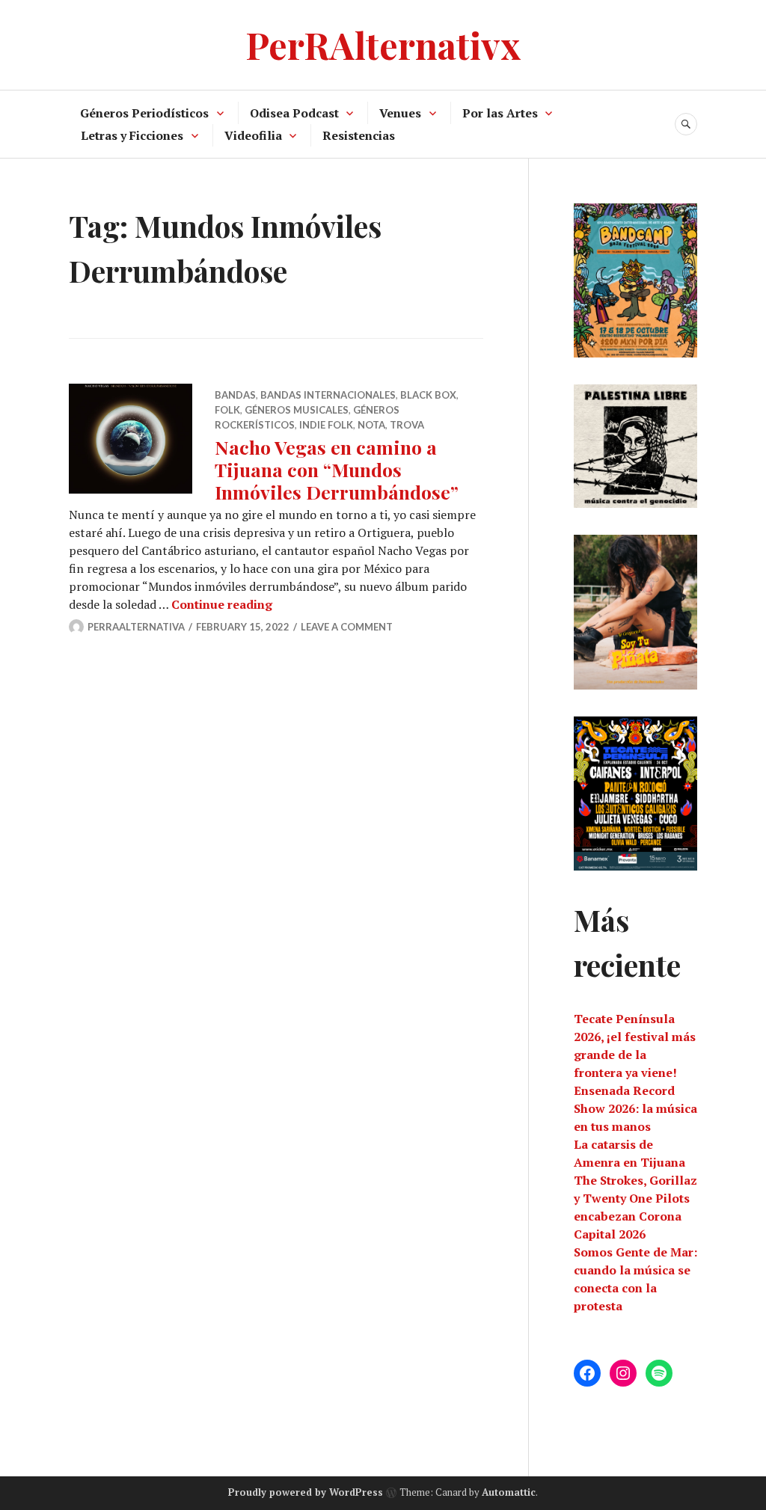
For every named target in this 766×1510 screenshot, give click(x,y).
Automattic (509, 1492)
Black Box (428, 395)
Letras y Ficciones (132, 135)
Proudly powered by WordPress (305, 1492)
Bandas (235, 395)
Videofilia (253, 135)
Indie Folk (326, 425)
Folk (227, 410)
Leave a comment (347, 627)
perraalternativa (136, 627)
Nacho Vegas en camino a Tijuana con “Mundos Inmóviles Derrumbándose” (337, 469)
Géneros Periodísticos (144, 113)
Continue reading (221, 604)
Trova (407, 425)
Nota (371, 425)
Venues (400, 113)
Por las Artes (500, 113)
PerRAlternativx (383, 44)
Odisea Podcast (294, 113)
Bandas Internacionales (328, 395)
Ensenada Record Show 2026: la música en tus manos (635, 1108)
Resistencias (358, 135)
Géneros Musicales (297, 410)
